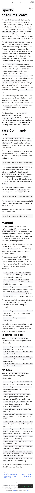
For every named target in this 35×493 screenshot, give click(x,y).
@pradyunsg (21, 490)
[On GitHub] (18, 483)
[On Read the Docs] (16, 483)
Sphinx (14, 490)
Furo (28, 490)
